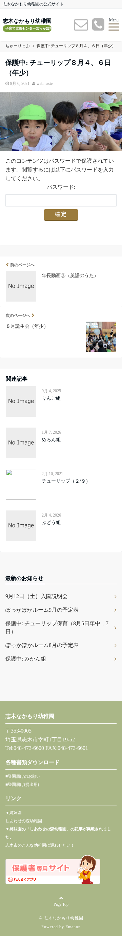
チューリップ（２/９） (66, 481)
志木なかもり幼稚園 (27, 21)
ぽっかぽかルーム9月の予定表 (42, 610)
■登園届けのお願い (22, 776)
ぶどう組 (51, 522)
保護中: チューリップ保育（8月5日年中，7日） (56, 627)
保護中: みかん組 (25, 659)
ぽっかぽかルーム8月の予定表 (42, 645)
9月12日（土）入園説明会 (36, 596)
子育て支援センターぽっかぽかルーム (28, 28)
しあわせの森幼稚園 (23, 820)
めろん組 (51, 439)
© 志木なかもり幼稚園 (61, 918)
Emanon (73, 926)
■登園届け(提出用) (22, 784)
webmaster (45, 83)
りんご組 (51, 398)
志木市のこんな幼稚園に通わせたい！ (40, 845)
